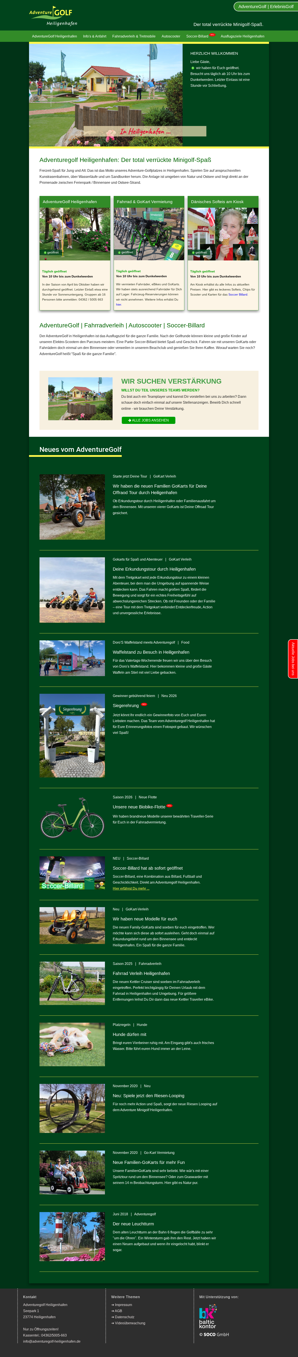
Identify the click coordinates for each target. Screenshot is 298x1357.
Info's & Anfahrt (94, 36)
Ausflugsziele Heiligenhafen (242, 36)
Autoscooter (171, 36)
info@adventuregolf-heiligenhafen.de (51, 1341)
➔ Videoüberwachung (128, 1323)
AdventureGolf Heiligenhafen (54, 36)
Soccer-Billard (200, 36)
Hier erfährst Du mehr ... (131, 888)
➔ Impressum (121, 1305)
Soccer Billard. (238, 294)
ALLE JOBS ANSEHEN (150, 420)
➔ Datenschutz (122, 1317)
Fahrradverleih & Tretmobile (134, 36)
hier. (119, 304)
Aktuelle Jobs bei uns (293, 658)
